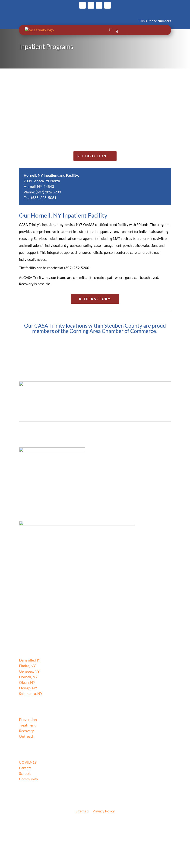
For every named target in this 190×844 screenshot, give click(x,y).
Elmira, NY (27, 665)
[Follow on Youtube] (99, 5)
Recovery (26, 730)
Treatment (27, 725)
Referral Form (95, 299)
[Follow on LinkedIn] (107, 5)
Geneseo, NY (29, 671)
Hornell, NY (28, 677)
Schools (25, 773)
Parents (25, 768)
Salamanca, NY (30, 693)
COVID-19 (28, 762)
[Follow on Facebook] (82, 5)
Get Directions (93, 156)
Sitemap (82, 811)
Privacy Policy (103, 811)
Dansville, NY (29, 660)
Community (28, 779)
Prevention (28, 719)
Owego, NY (28, 688)
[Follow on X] (91, 5)
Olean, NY (27, 682)
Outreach (26, 736)
